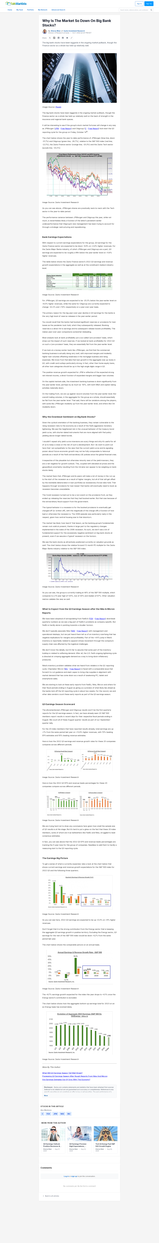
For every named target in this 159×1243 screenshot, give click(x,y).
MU (66, 669)
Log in (66, 1176)
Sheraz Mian (56, 31)
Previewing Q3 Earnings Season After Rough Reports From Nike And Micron (74, 1076)
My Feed (19, 10)
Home (10, 10)
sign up (74, 1176)
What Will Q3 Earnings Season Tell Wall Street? (62, 1073)
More (46, 1095)
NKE (73, 631)
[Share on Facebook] (63, 38)
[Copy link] (71, 38)
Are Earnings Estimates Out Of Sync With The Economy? (66, 1079)
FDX (91, 619)
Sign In (139, 4)
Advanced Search (58, 10)
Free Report (66, 128)
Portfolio (30, 10)
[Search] (151, 10)
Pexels (58, 107)
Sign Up (149, 4)
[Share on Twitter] (50, 38)
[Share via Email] (67, 38)
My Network (42, 10)
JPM (57, 128)
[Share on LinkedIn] (58, 38)
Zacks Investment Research (74, 31)
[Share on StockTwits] (54, 38)
